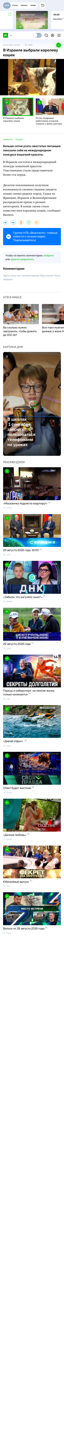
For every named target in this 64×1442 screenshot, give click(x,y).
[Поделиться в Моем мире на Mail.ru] (36, 222)
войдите (49, 255)
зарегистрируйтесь (22, 259)
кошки (19, 139)
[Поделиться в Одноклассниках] (21, 222)
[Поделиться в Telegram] (5, 222)
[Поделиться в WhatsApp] (28, 222)
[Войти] (52, 35)
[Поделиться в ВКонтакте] (13, 222)
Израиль (7, 139)
